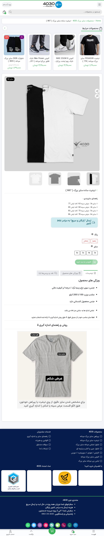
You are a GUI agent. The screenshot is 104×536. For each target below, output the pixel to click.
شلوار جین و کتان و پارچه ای (87, 448)
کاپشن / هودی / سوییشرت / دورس (85, 452)
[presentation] (5, 28)
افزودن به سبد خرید (83, 262)
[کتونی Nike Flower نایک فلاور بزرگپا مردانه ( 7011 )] (39, 45)
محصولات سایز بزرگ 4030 (83, 20)
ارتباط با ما (43, 448)
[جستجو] (10, 12)
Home (98, 20)
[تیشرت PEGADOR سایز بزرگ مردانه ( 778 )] (90, 45)
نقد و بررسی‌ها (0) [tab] (46, 273)
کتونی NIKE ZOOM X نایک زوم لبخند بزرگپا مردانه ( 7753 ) (64, 60)
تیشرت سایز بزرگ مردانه (89, 440)
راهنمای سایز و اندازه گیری (37, 436)
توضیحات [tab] (90, 273)
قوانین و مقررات (41, 440)
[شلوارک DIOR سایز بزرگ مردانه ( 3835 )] (14, 45)
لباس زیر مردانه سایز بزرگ (88, 461)
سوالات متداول (42, 444)
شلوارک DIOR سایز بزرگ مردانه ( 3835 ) (14, 60)
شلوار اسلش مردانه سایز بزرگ (87, 444)
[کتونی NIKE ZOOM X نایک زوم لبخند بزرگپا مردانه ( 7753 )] (65, 45)
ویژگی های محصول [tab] (70, 273)
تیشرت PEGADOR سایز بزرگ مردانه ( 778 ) (90, 60)
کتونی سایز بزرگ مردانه (90, 457)
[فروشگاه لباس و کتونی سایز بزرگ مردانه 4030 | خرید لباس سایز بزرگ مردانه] (52, 4)
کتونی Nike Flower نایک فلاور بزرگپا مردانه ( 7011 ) (39, 60)
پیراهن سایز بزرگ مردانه (89, 436)
